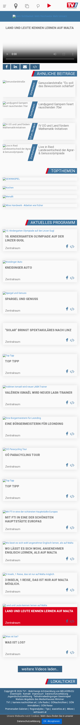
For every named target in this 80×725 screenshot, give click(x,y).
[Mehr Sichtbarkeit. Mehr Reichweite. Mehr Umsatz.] (40, 16)
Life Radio (43, 702)
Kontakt (27, 694)
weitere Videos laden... (40, 669)
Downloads (16, 694)
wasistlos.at (58, 709)
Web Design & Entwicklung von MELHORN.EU (51, 691)
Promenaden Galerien (16, 709)
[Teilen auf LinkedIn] (15, 67)
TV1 (8, 702)
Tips (47, 709)
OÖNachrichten (59, 702)
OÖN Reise (46, 705)
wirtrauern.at (40, 712)
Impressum (38, 694)
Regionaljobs (36, 709)
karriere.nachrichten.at (24, 702)
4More (70, 709)
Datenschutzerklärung (56, 694)
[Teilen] (25, 67)
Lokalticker (63, 681)
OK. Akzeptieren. (51, 721)
